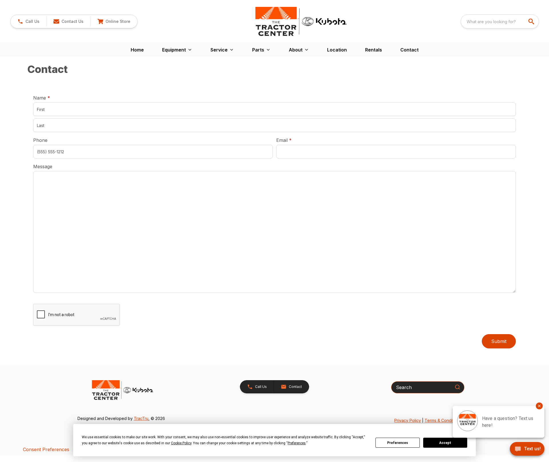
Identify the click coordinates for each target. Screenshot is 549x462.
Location (337, 50)
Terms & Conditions (443, 420)
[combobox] (500, 21)
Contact (409, 50)
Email (292, 140)
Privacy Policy (407, 420)
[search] (532, 21)
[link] (113, 21)
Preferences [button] (297, 443)
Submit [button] (498, 341)
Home (137, 50)
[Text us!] (527, 449)
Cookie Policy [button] (181, 443)
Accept (445, 443)
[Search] (457, 387)
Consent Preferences (46, 449)
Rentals (373, 50)
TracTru (141, 418)
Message (42, 166)
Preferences (397, 443)
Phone (40, 140)
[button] (28, 21)
